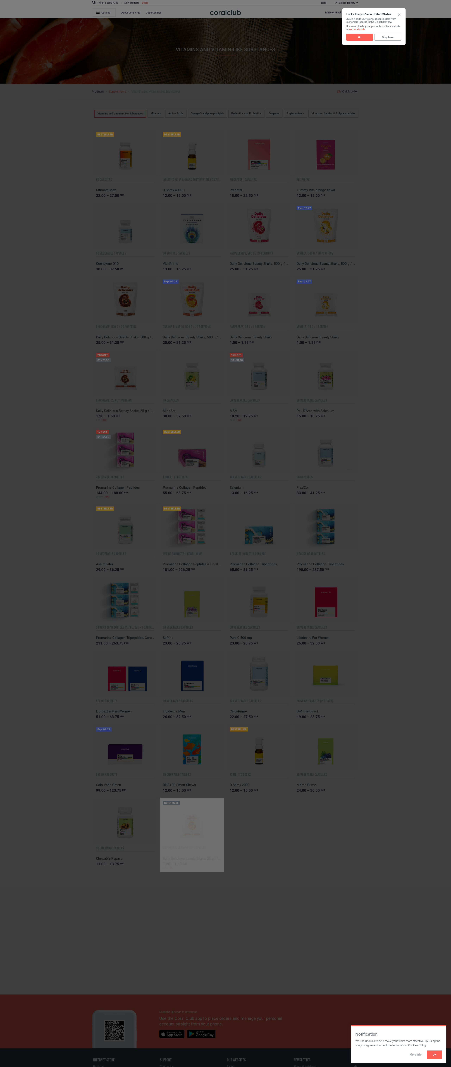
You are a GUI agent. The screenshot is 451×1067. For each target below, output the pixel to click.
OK (434, 1054)
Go (359, 37)
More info (415, 1054)
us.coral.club (357, 29)
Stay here (388, 37)
